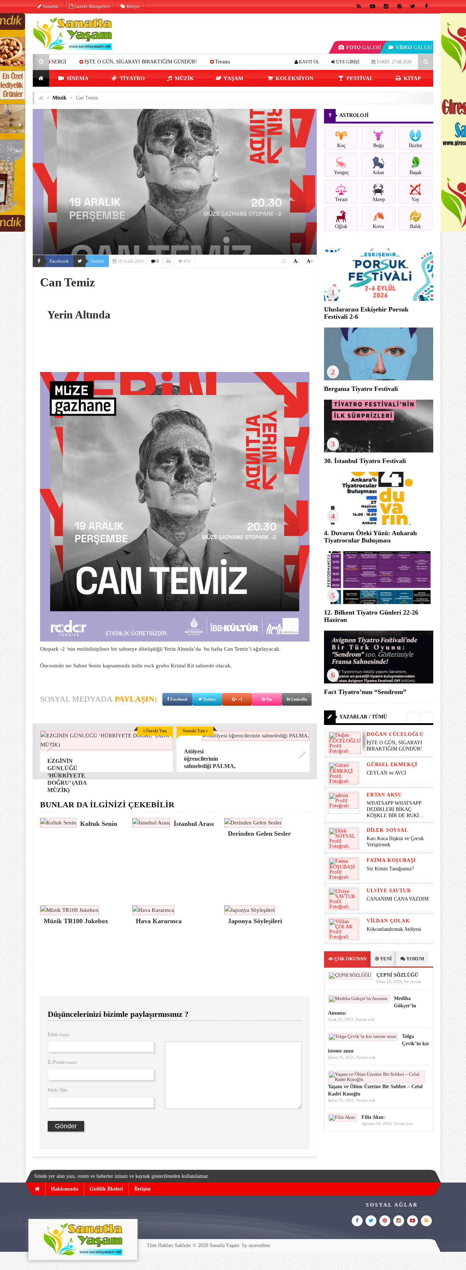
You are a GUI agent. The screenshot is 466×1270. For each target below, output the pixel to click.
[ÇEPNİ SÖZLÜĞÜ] (350, 975)
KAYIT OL (308, 61)
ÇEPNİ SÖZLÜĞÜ (397, 975)
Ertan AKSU (384, 794)
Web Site (58, 1090)
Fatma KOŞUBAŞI (391, 860)
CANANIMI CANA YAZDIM (398, 899)
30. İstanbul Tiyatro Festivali (365, 461)
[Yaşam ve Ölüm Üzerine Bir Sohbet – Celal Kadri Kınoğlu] (376, 1079)
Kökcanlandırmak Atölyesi (394, 929)
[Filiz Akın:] (342, 1117)
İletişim (142, 1189)
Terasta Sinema (170, 61)
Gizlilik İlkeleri (106, 1189)
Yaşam (232, 78)
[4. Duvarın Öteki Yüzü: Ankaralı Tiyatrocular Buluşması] (378, 523)
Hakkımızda (64, 1189)
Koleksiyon (293, 78)
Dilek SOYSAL (387, 830)
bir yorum (412, 981)
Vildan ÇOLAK (388, 921)
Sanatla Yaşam (224, 1245)
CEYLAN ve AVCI (224, 61)
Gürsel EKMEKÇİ (392, 764)
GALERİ (363, 47)
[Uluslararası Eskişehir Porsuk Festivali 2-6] (378, 299)
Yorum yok (365, 1019)
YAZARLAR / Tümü (363, 717)
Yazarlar (50, 6)
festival (359, 78)
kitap (411, 78)
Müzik (183, 78)
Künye (133, 6)
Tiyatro (131, 78)
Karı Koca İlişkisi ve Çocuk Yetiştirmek (395, 841)
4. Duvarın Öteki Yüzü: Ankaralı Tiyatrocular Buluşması (370, 536)
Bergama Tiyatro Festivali (361, 388)
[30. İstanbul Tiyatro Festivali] (378, 451)
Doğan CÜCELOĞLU (395, 734)
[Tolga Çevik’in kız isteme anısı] (363, 1036)
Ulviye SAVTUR (389, 890)
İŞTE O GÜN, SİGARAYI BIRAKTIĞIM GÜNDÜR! (80, 61)
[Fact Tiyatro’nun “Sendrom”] (378, 682)
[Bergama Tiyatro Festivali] (378, 378)
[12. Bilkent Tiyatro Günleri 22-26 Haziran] (378, 602)
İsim (59, 1034)
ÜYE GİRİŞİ (347, 61)
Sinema (76, 78)
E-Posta (62, 1062)
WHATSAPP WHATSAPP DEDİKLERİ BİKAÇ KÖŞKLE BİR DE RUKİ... (395, 809)
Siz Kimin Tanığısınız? (390, 868)
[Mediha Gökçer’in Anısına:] (359, 998)
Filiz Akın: (373, 1117)
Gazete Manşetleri (91, 6)
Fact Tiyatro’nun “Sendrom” (365, 691)
